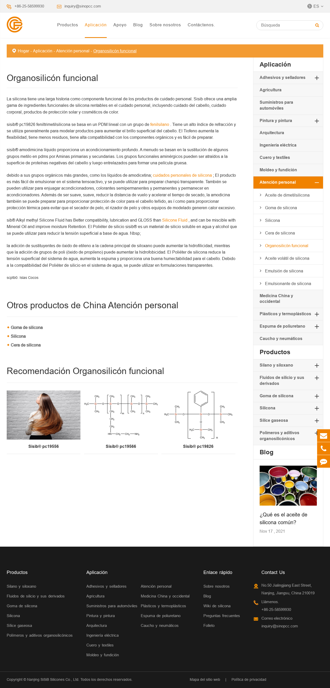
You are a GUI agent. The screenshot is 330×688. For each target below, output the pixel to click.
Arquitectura (272, 132)
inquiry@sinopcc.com (82, 6)
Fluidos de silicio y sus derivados (36, 596)
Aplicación (96, 24)
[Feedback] (323, 461)
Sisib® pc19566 (121, 446)
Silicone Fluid (175, 220)
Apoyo (120, 24)
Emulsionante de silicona (288, 283)
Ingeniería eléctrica (278, 145)
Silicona (18, 336)
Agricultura (271, 89)
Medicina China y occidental (165, 596)
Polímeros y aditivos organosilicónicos (40, 635)
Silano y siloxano (276, 365)
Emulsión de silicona (284, 271)
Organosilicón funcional (115, 50)
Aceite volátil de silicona (287, 258)
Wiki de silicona (216, 606)
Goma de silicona (27, 327)
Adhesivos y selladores (283, 77)
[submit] (317, 25)
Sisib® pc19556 (43, 446)
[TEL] (323, 448)
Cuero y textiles (275, 157)
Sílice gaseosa (274, 420)
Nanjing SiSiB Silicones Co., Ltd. (53, 679)
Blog (138, 24)
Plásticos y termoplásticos (285, 313)
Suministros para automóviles (111, 606)
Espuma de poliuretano (282, 326)
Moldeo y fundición (278, 169)
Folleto (208, 625)
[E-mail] (323, 435)
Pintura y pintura (276, 120)
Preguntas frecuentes (221, 615)
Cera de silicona (26, 345)
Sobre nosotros (165, 24)
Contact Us (273, 572)
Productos (67, 24)
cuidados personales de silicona (183, 175)
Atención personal (72, 50)
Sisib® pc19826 (198, 446)
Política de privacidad (249, 679)
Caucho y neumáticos (281, 338)
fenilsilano (160, 124)
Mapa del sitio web (205, 679)
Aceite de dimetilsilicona (287, 195)
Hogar (23, 50)
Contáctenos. (201, 24)
